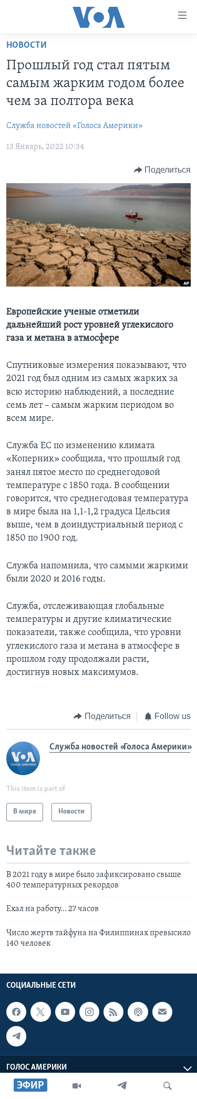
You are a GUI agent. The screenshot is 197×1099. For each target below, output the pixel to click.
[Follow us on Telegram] (16, 1036)
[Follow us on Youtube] (65, 1012)
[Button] (162, 170)
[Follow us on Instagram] (89, 1012)
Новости (26, 45)
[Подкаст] (138, 1012)
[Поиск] (167, 1086)
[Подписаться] (162, 1012)
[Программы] (76, 1086)
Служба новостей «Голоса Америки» (74, 126)
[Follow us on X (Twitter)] (40, 1012)
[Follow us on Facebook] (16, 1012)
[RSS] (113, 1012)
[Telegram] (122, 1086)
